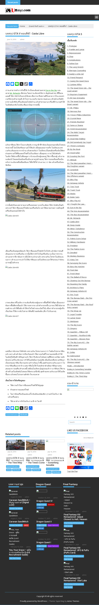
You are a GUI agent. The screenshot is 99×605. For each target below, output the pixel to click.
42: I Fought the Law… (76, 204)
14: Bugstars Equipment (77, 94)
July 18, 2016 (51, 452)
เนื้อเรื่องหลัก (24, 414)
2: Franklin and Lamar (75, 49)
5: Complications (74, 60)
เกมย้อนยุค (40, 507)
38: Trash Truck (73, 190)
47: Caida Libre (73, 221)
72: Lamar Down (74, 318)
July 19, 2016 (31, 452)
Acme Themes (73, 601)
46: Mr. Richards (73, 218)
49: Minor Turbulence (76, 228)
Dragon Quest (41, 504)
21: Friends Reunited (75, 122)
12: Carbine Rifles (74, 84)
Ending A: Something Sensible (79, 369)
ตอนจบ (9, 470)
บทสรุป (26, 525)
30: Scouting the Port (76, 156)
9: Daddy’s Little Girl (75, 74)
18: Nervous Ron (74, 111)
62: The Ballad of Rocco (77, 277)
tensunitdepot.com (89, 438)
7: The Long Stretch (75, 67)
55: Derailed (72, 252)
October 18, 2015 (44, 498)
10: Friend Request (75, 77)
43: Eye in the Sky (74, 207)
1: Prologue (72, 46)
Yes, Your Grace (15, 558)
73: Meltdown (72, 321)
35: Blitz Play (72, 179)
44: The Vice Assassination (78, 211)
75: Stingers (72, 328)
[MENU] (96, 17)
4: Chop (70, 56)
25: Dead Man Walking (76, 138)
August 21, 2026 (16, 518)
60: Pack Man (72, 270)
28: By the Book (73, 149)
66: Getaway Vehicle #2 (77, 291)
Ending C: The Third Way (77, 376)
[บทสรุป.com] (8, 17)
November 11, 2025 (72, 545)
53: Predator (72, 245)
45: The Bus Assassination (78, 214)
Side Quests (68, 526)
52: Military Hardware (76, 242)
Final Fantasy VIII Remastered (73, 523)
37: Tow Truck (73, 186)
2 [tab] (77, 417)
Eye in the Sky (51, 90)
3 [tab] (80, 417)
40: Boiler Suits (73, 197)
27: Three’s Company (76, 145)
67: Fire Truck (72, 294)
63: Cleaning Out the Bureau (78, 280)
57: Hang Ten (72, 259)
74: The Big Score (74, 325)
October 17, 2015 (44, 518)
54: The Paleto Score (76, 249)
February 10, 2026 (16, 547)
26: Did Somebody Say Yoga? (79, 142)
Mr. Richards (15, 93)
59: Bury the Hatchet (76, 266)
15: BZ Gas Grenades (76, 98)
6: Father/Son (72, 63)
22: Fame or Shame (75, 125)
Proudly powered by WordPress (33, 601)
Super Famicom (53, 525)
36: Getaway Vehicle (75, 183)
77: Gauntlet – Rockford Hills (79, 335)
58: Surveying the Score (77, 263)
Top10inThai (72, 471)
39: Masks (71, 193)
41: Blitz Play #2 (74, 200)
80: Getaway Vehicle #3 (77, 349)
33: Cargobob (72, 169)
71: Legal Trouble (74, 314)
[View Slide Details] (80, 401)
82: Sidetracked (73, 356)
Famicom (51, 504)
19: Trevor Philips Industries (79, 115)
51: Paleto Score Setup (76, 238)
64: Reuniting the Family (77, 284)
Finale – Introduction (75, 365)
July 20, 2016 (11, 452)
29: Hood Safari (73, 152)
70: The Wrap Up (74, 311)
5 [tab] (86, 417)
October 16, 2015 (44, 539)
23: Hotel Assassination (77, 129)
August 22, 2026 (16, 497)
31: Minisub (71, 159)
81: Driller (71, 352)
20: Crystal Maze (74, 118)
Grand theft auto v (12, 414)
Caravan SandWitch (16, 508)
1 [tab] (74, 417)
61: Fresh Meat (73, 273)
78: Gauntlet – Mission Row (78, 339)
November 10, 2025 (72, 575)
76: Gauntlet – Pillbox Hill (77, 332)
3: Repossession (74, 53)
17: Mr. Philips (73, 108)
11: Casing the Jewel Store (78, 81)
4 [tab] (83, 417)
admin (22, 39)
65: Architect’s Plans (75, 287)
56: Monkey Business (76, 256)
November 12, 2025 (72, 511)
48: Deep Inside (73, 225)
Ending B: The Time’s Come (78, 372)
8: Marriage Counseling (76, 70)
